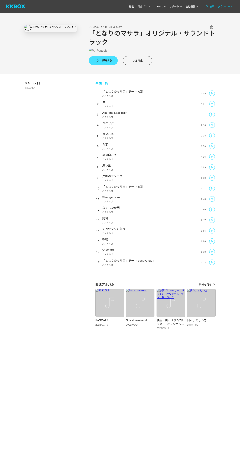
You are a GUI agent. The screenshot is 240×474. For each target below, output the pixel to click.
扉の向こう (109, 155)
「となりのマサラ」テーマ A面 (122, 91)
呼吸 (105, 239)
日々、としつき (197, 320)
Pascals (102, 50)
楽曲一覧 (101, 83)
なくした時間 (111, 208)
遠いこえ (108, 134)
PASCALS (102, 320)
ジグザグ (108, 123)
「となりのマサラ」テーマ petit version (128, 260)
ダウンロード (225, 6)
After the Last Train (114, 113)
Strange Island (112, 197)
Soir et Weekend (136, 320)
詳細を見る (205, 284)
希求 (105, 144)
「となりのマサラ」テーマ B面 (122, 187)
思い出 (106, 165)
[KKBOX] (15, 6)
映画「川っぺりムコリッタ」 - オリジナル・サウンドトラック (171, 323)
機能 (131, 6)
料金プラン (144, 6)
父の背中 (108, 250)
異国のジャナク (112, 176)
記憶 (105, 218)
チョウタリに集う (113, 229)
